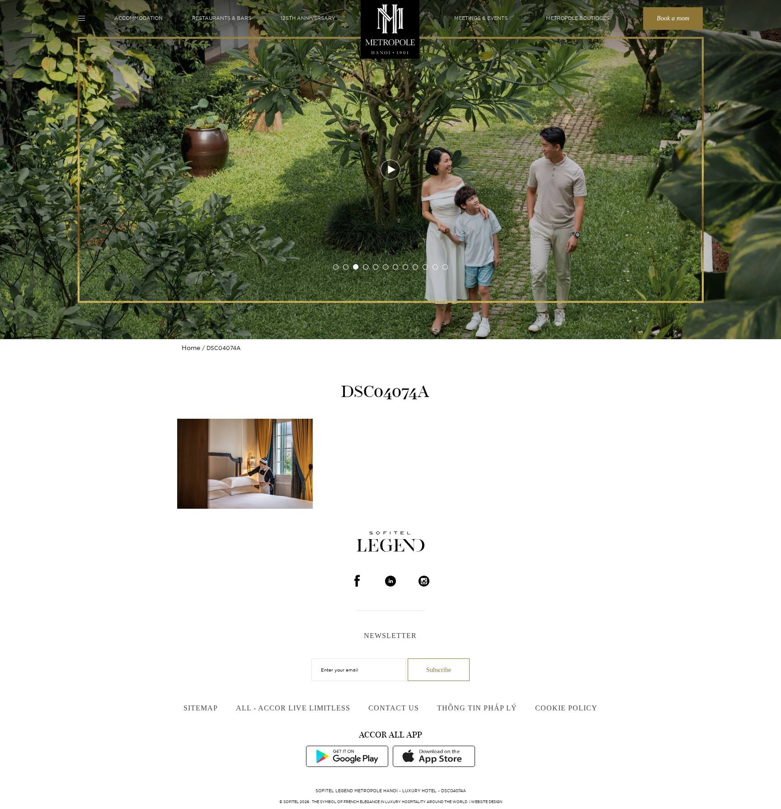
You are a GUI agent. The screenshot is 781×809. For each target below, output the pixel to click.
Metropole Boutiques (577, 18)
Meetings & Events (481, 18)
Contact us (393, 708)
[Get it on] (347, 755)
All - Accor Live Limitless (293, 708)
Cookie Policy (566, 708)
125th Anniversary (308, 18)
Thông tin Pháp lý (477, 708)
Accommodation (138, 18)
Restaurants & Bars (221, 18)
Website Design (486, 802)
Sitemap (200, 708)
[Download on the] (434, 755)
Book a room (673, 18)
